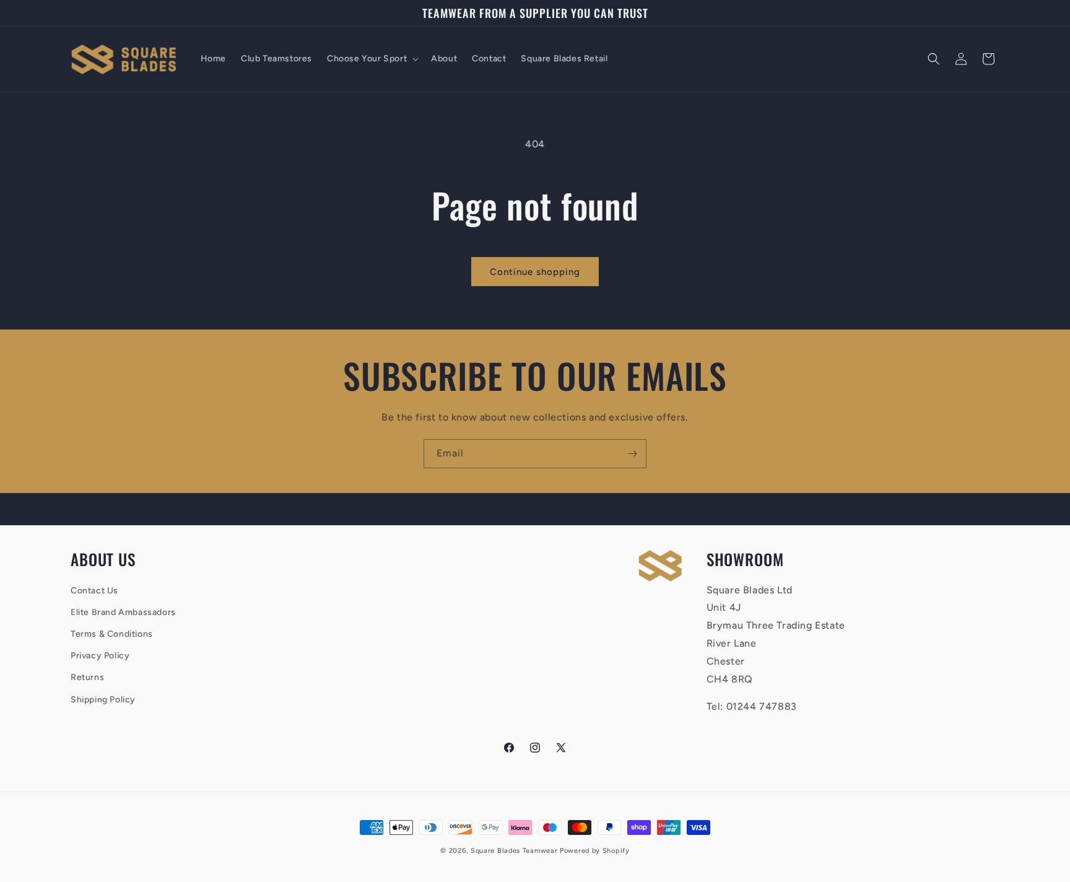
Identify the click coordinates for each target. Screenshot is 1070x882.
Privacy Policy (100, 655)
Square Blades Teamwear (514, 851)
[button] (372, 59)
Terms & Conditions (112, 634)
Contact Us (94, 590)
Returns (87, 677)
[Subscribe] (632, 453)
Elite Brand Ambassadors (123, 612)
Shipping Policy (103, 699)
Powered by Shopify (595, 851)
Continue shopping (535, 271)
